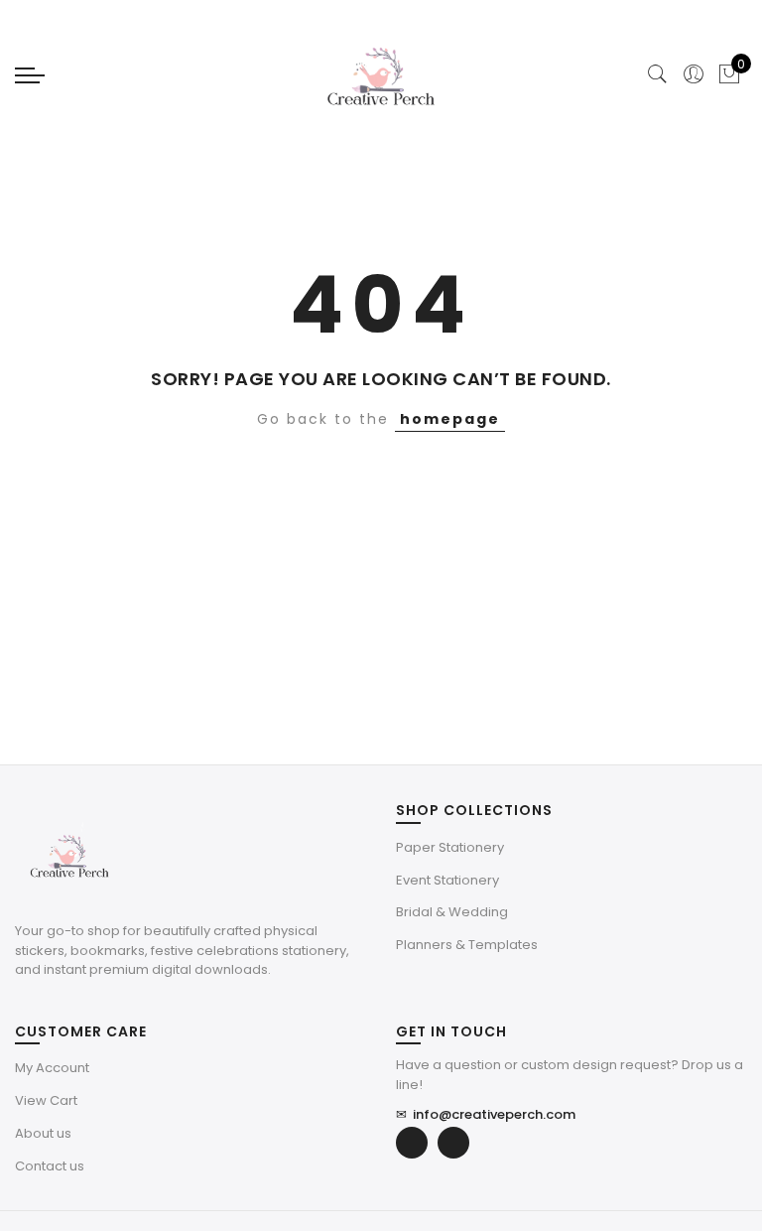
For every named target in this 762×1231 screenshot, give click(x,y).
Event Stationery (447, 880)
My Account (52, 1067)
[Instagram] (453, 1143)
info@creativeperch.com (485, 1114)
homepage (450, 419)
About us (43, 1133)
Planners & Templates (467, 944)
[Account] (693, 74)
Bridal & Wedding (452, 911)
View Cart (46, 1100)
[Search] (658, 74)
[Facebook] (412, 1143)
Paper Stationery (450, 847)
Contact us (49, 1166)
